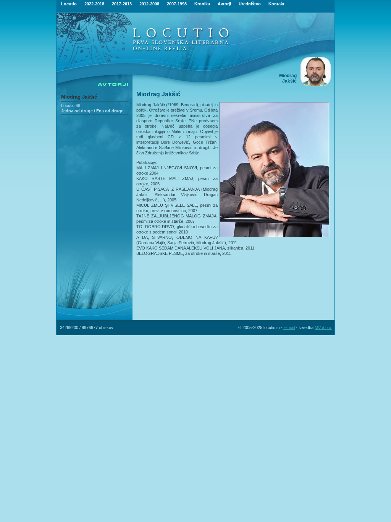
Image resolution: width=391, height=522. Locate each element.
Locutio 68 (70, 105)
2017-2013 (122, 4)
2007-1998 (177, 4)
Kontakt (276, 4)
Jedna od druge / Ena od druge (92, 111)
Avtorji (224, 4)
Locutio (69, 4)
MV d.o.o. (323, 327)
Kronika (202, 4)
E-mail (289, 327)
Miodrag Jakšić (79, 97)
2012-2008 (149, 4)
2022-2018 (94, 4)
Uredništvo (250, 4)
